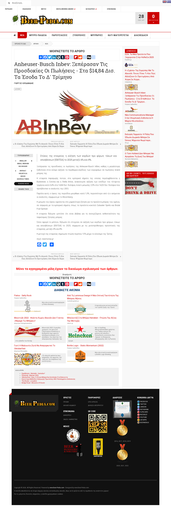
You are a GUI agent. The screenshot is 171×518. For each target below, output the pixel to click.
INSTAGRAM (144, 409)
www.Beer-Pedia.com (57, 488)
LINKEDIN (143, 407)
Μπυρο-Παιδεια (38, 35)
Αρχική (36, 44)
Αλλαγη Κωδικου (69, 405)
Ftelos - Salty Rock (22, 295)
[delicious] (85, 57)
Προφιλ (66, 402)
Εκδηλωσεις (27, 9)
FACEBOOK (144, 401)
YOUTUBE (143, 417)
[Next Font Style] (31, 170)
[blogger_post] (71, 57)
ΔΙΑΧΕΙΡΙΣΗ (67, 415)
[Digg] (89, 57)
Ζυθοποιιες (79, 35)
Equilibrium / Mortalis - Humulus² (33, 373)
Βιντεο (43, 9)
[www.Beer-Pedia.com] (42, 20)
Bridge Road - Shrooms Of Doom (33, 383)
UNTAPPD (143, 420)
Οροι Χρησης (93, 402)
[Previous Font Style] (15, 170)
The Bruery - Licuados (29, 381)
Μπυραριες (97, 35)
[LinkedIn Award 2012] (122, 409)
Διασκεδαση (141, 35)
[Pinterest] (67, 57)
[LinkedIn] (54, 57)
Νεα (22, 35)
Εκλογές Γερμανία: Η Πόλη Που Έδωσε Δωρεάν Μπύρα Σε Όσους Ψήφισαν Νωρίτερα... (139, 137)
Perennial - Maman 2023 (30, 375)
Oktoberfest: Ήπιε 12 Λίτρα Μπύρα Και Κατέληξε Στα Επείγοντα (45, 377)
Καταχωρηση (90, 9)
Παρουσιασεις (59, 35)
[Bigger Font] (31, 160)
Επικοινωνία (111, 9)
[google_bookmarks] (93, 57)
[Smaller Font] (15, 160)
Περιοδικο (8, 9)
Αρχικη (15, 35)
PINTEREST (143, 415)
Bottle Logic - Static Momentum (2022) (85, 345)
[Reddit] (80, 57)
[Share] (41, 57)
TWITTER (143, 404)
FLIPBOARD (144, 412)
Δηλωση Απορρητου (95, 405)
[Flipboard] (76, 57)
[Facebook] (45, 57)
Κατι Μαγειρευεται (118, 35)
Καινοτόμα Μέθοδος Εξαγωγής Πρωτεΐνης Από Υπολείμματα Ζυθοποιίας (48, 379)
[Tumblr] (63, 57)
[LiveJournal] (58, 57)
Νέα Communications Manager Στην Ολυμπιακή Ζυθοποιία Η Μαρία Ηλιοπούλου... (139, 118)
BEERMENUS (144, 422)
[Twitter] (50, 57)
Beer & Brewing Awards (64, 9)
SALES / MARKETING (70, 419)
